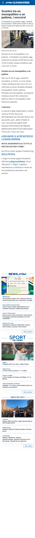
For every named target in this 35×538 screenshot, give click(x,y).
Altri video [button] (28, 446)
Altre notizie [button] (28, 332)
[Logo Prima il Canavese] (17, 2)
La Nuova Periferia (17, 161)
